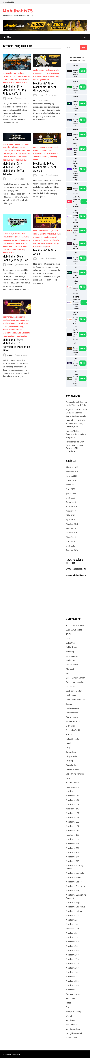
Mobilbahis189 (21, 83)
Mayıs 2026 (71, 480)
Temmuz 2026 (72, 471)
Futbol (69, 734)
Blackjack (70, 669)
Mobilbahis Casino (40, 240)
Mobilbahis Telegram (11, 1054)
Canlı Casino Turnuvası (75, 699)
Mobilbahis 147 (72, 804)
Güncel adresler (10, 80)
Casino (69, 704)
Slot (48, 247)
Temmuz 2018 (72, 550)
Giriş (35, 231)
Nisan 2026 (71, 484)
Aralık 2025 (71, 502)
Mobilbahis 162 (72, 826)
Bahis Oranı (7, 234)
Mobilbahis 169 (39, 153)
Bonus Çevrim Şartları (18, 237)
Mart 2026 (70, 489)
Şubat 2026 (71, 493)
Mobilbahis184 (52, 76)
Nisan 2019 (71, 537)
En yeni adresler (46, 147)
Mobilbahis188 (8, 83)
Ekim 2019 (70, 515)
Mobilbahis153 (72, 937)
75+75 (68, 634)
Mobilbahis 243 (72, 852)
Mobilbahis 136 (9, 320)
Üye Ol (69, 1015)
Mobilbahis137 (22, 336)
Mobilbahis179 (8, 160)
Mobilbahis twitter (74, 911)
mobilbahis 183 (39, 73)
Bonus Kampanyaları (11, 240)
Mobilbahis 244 (72, 856)
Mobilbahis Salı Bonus (21, 333)
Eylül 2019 (70, 519)
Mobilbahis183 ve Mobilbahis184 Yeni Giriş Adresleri (44, 87)
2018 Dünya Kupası (74, 629)
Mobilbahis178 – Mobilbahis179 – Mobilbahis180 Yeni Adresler (14, 169)
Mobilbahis (23, 80)
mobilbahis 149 (50, 237)
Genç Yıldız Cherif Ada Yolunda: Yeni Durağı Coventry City (75, 423)
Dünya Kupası (72, 717)
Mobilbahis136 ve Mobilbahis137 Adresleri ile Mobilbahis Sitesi (16, 345)
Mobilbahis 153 (72, 817)
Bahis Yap (70, 651)
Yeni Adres (70, 1020)
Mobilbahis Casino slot (76, 886)
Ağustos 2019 (72, 524)
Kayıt (68, 778)
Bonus (41, 70)
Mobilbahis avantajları (75, 873)
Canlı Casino (18, 73)
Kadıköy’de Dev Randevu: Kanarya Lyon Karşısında (76, 434)
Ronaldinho (71, 998)
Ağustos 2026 (72, 467)
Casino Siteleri (21, 243)
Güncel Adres (47, 150)
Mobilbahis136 (9, 336)
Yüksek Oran (71, 1037)
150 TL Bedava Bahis (75, 625)
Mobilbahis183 (39, 76)
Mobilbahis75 (18, 10)
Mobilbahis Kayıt (73, 902)
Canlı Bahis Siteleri (74, 690)
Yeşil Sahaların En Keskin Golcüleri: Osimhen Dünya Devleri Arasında (76, 412)
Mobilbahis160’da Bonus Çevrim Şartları (15, 258)
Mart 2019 (70, 541)
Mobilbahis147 (72, 924)
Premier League (73, 994)
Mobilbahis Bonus (10, 323)
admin (11, 98)
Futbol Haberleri (73, 738)
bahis (35, 70)
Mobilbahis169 (52, 153)
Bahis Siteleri (19, 234)
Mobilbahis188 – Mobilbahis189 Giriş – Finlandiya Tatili (15, 90)
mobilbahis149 (39, 247)
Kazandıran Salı (53, 234)
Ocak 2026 (70, 497)
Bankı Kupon (71, 660)
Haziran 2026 (71, 476)
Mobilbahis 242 (72, 848)
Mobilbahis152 (72, 933)
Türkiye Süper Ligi (40, 157)
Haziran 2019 (71, 532)
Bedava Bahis (8, 144)
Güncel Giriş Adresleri (20, 154)
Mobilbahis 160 (18, 250)
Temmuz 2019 (72, 528)
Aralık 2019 (71, 510)
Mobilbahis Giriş (51, 243)
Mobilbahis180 (21, 160)
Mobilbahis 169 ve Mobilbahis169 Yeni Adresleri (44, 167)
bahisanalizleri (72, 656)
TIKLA (82, 87)
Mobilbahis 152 (72, 813)
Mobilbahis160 (8, 253)
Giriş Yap (6, 154)
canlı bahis (7, 73)
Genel (68, 743)
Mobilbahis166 (72, 950)
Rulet (68, 1002)
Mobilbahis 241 (72, 843)
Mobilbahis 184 (53, 73)
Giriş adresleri (23, 76)
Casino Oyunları (9, 150)
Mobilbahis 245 (72, 861)
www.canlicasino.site (76, 568)
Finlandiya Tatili (9, 76)
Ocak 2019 (70, 545)
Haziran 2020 (71, 506)
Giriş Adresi (71, 752)
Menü (8, 37)
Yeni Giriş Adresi (73, 1029)
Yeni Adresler (71, 1024)
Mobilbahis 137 (22, 320)
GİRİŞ (83, 70)
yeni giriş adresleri (41, 80)
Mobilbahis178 (20, 157)
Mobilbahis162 (72, 946)
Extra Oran (70, 725)
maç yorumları (72, 787)
